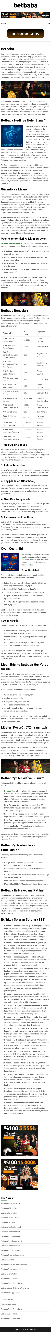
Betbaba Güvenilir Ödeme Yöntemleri (15, 1288)
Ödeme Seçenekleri (8, 1304)
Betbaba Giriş (9, 791)
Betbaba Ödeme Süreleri (10, 1232)
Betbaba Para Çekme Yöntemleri (14, 1265)
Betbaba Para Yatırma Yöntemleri (14, 1269)
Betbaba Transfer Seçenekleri (12, 1255)
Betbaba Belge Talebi (9, 1279)
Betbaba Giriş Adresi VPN (11, 1250)
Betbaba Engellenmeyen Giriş (12, 1241)
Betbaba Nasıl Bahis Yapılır (11, 1227)
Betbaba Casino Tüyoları (10, 1218)
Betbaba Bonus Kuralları (10, 1236)
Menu (3, 23)
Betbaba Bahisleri (8, 1222)
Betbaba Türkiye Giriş (9, 1213)
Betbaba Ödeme (7, 1260)
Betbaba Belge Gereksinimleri (12, 1283)
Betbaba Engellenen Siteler (11, 1246)
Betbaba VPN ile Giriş (9, 1208)
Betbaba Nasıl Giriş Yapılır (11, 1204)
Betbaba (33, 1329)
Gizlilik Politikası (7, 1300)
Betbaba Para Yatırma (9, 1274)
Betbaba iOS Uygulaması (10, 1293)
